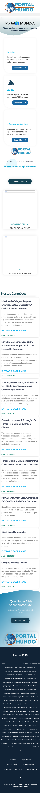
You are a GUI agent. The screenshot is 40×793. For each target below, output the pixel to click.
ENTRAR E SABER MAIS (13, 330)
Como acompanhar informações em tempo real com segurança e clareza (19, 424)
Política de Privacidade (13, 769)
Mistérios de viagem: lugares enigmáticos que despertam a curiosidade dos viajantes (16, 305)
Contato (13, 760)
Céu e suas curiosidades (13, 532)
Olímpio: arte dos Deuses (14, 562)
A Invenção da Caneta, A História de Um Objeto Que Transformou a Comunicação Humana (19, 386)
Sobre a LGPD (12, 764)
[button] (20, 14)
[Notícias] (10, 44)
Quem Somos (31, 769)
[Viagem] (10, 82)
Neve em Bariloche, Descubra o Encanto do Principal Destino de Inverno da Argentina (17, 345)
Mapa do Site (26, 760)
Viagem (10, 89)
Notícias (10, 52)
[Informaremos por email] (10, 117)
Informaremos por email (17, 124)
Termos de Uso (28, 764)
